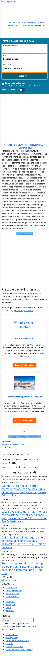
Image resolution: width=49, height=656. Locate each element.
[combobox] (24, 49)
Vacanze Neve (12, 593)
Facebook (10, 601)
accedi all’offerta (25, 233)
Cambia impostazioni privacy (19, 649)
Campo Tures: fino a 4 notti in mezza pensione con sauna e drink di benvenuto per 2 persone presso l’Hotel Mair (24, 490)
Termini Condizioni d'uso (17, 640)
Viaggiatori (7, 64)
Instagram (10, 604)
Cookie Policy (12, 634)
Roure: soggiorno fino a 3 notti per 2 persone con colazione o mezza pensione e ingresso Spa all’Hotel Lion (23, 568)
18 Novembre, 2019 (38, 144)
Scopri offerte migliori (24, 365)
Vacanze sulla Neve (26, 22)
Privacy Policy (12, 637)
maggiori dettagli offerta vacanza (25, 436)
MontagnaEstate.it (14, 646)
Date (5, 55)
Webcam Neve (12, 596)
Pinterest (10, 610)
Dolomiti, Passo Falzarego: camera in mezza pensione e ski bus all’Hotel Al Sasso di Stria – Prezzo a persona (24, 542)
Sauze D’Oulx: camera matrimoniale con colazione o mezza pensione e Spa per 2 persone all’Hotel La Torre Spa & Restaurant (24, 516)
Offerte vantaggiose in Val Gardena (24, 396)
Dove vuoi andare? (10, 45)
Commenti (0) (25, 147)
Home (12, 22)
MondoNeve (11, 587)
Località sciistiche (14, 590)
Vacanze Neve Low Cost (15, 144)
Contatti (9, 643)
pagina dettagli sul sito (22, 310)
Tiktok (8, 607)
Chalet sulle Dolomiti (24, 338)
